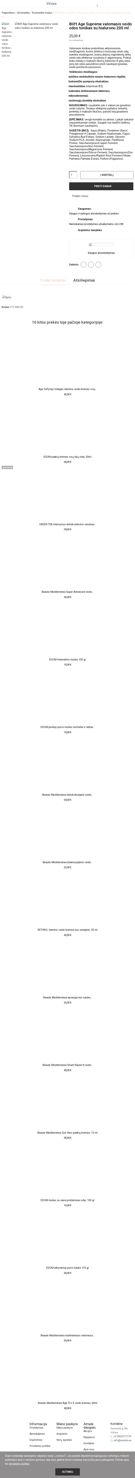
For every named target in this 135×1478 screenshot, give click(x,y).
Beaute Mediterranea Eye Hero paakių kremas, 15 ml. (67, 1132)
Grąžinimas (35, 1439)
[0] (95, 3)
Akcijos (87, 1431)
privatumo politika (19, 1463)
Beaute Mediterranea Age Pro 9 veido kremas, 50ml (67, 1403)
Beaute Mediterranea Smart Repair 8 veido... (67, 1065)
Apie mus (88, 1449)
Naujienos (89, 1437)
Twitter (91, 264)
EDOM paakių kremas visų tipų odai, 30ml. (67, 456)
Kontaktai (88, 1443)
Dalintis (83, 264)
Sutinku (67, 1471)
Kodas (5, 307)
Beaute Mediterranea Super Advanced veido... (67, 591)
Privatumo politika (39, 1446)
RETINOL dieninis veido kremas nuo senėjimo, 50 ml (67, 929)
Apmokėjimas (37, 1433)
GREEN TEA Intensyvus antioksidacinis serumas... (67, 524)
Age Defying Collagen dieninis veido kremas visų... (68, 389)
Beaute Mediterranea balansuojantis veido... (67, 862)
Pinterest (98, 264)
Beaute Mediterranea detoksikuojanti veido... (67, 794)
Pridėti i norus (80, 196)
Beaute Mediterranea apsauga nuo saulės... (67, 997)
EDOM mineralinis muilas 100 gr (67, 659)
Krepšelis (62, 1433)
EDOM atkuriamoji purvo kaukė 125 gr (67, 1267)
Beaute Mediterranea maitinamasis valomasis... (67, 1335)
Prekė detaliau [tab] (53, 280)
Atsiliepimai (84, 280)
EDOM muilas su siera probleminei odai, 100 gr (67, 1200)
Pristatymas (36, 1427)
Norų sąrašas (64, 1439)
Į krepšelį (107, 175)
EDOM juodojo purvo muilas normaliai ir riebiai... (67, 727)
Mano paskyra (64, 1427)
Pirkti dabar (102, 186)
